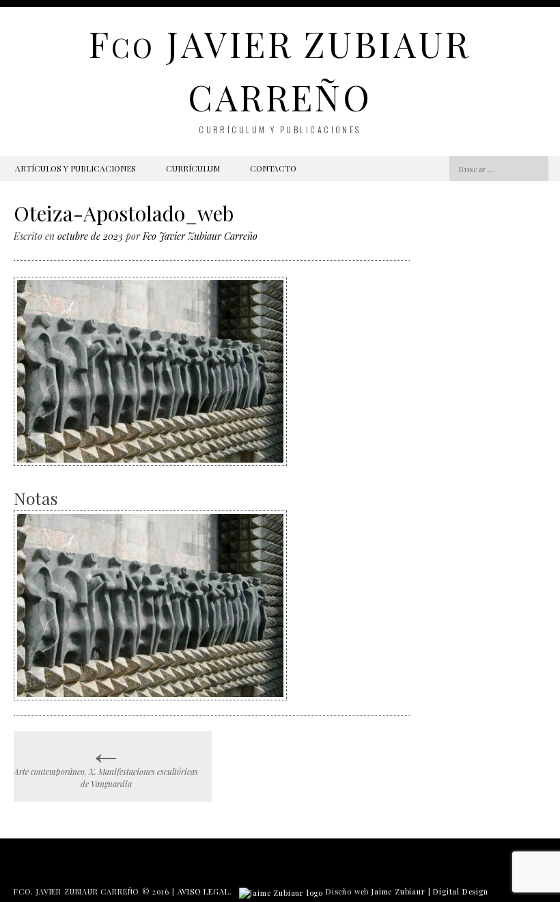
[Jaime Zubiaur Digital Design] (281, 891)
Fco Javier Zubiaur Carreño (200, 236)
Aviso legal (203, 891)
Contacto (273, 168)
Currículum (193, 168)
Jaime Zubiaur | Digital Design (430, 891)
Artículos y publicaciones (75, 168)
